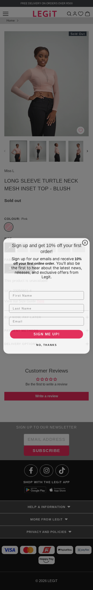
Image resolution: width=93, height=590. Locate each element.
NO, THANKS (46, 344)
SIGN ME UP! (47, 333)
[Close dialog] (85, 241)
